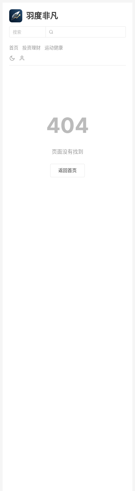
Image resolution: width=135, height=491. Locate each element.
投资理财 (31, 47)
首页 (13, 47)
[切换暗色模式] (12, 58)
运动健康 (54, 47)
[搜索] (51, 32)
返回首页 (67, 170)
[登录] (22, 58)
